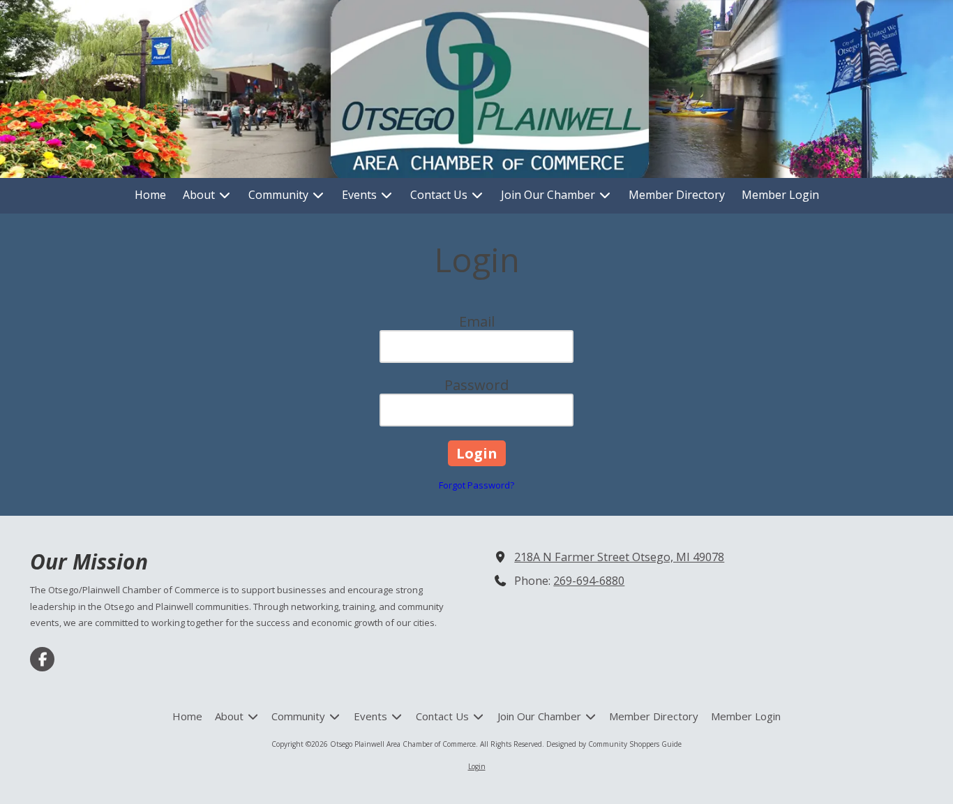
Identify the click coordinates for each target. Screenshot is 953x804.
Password (476, 384)
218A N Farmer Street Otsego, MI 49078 (619, 557)
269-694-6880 (588, 580)
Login (477, 766)
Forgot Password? (476, 485)
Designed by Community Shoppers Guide (614, 744)
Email (477, 321)
